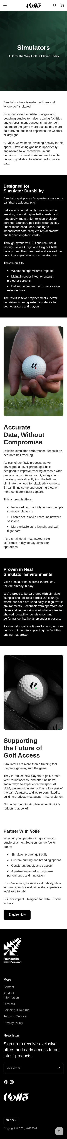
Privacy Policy (13, 1023)
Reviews (9, 1004)
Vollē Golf (31, 1128)
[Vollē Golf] (33, 5)
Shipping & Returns (17, 1010)
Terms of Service (15, 1016)
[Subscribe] (59, 1068)
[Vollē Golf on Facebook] (6, 1082)
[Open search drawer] (54, 5)
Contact (9, 987)
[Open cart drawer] (62, 5)
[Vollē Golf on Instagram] (12, 1082)
